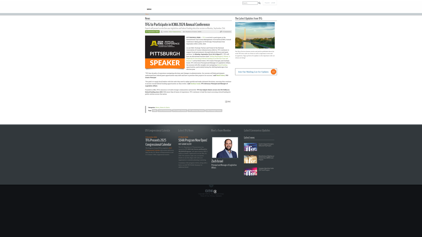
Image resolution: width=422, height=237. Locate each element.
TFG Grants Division (179, 110)
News (157, 107)
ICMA (154, 110)
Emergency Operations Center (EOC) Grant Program (266, 169)
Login (273, 3)
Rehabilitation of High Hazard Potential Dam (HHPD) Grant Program (266, 158)
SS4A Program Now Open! (192, 140)
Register (267, 3)
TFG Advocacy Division (196, 110)
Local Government (165, 110)
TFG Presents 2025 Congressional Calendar (158, 142)
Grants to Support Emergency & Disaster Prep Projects (266, 145)
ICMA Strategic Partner (213, 110)
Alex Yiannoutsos (175, 32)
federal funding (222, 65)
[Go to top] (211, 186)
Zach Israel (217, 161)
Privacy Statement (216, 196)
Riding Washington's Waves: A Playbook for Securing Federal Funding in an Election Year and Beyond (208, 58)
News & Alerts (165, 107)
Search (259, 3)
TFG (203, 37)
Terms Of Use (204, 196)
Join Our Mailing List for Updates (253, 72)
